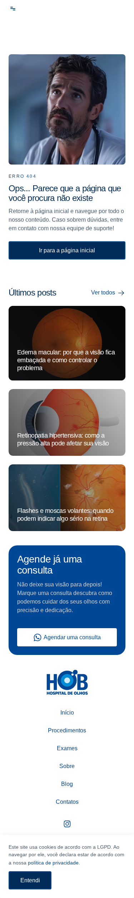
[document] (67, 449)
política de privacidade (53, 863)
